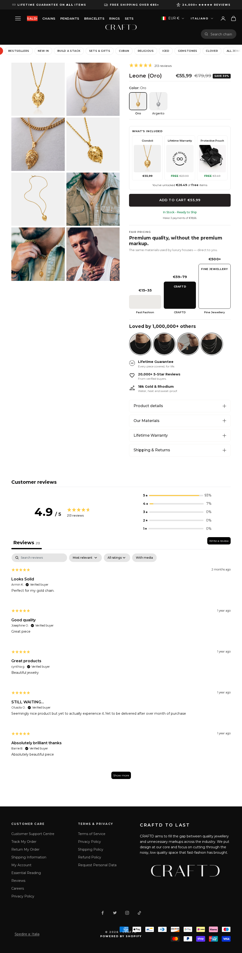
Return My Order (25, 849)
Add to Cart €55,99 (179, 200)
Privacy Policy (22, 896)
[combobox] (222, 34)
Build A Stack (69, 50)
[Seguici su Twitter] (114, 912)
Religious (146, 50)
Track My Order (23, 842)
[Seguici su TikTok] (139, 912)
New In (43, 50)
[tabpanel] (121, 668)
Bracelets (94, 18)
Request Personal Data (97, 865)
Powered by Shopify (121, 936)
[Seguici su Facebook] (102, 912)
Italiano (199, 18)
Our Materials (147, 420)
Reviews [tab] (26, 542)
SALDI (32, 18)
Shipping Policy (90, 849)
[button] (177, 495)
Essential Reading (26, 873)
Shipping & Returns (152, 450)
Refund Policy (89, 857)
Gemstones (187, 50)
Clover (212, 50)
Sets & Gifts (99, 50)
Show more (121, 775)
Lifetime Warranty (151, 435)
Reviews (18, 881)
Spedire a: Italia (27, 934)
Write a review (219, 541)
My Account (21, 865)
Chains (49, 18)
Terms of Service (91, 834)
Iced (165, 50)
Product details (148, 406)
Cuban (124, 50)
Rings (114, 18)
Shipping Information (28, 857)
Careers (17, 888)
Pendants (69, 18)
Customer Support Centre (32, 834)
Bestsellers (18, 50)
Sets (129, 18)
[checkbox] (144, 557)
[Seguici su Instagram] (127, 912)
